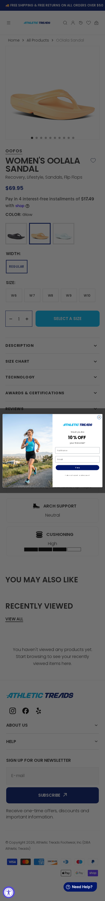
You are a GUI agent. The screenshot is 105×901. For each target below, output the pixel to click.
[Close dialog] (99, 417)
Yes (77, 467)
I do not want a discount (77, 475)
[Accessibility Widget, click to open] (9, 892)
